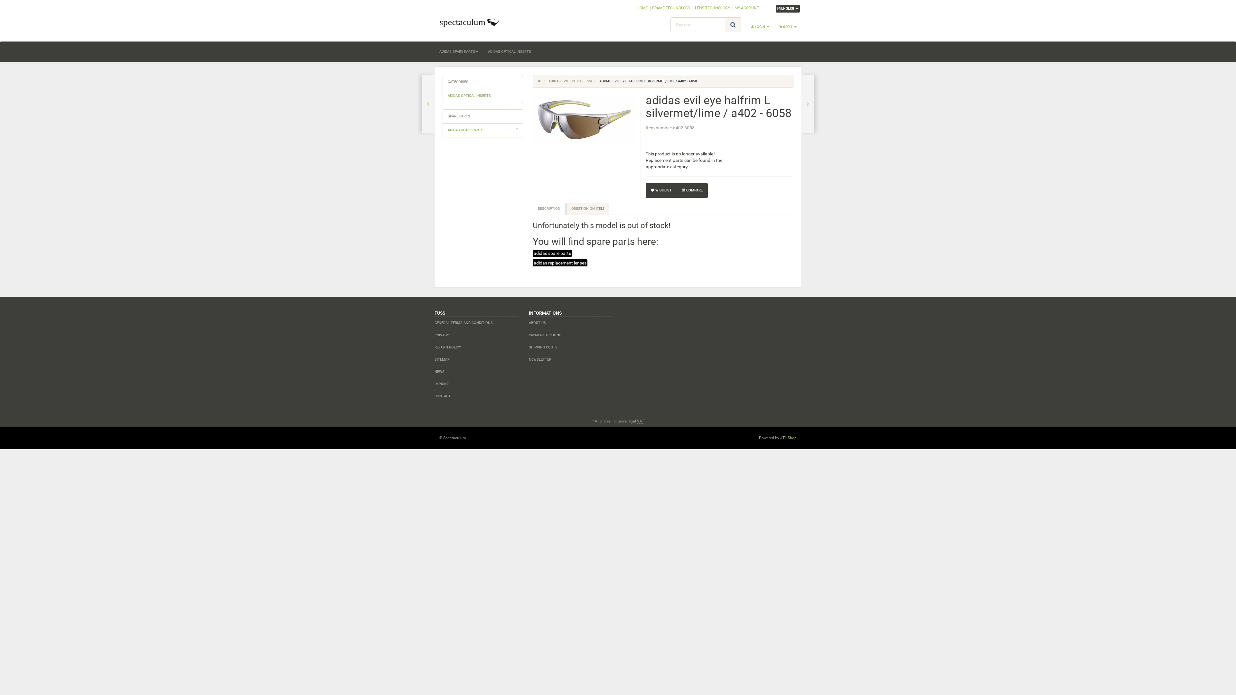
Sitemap (442, 359)
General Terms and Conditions (464, 323)
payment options (545, 335)
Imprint (442, 384)
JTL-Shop (788, 438)
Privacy (442, 335)
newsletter (540, 359)
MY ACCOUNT (747, 8)
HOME (642, 8)
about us (537, 323)
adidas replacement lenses (560, 262)
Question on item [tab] (587, 209)
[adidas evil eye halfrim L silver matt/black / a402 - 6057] (428, 104)
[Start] (539, 81)
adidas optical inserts (509, 52)
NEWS (440, 372)
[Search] (733, 25)
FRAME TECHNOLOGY (671, 8)
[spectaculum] (492, 22)
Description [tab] (549, 209)
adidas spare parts (457, 52)
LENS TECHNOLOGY (712, 8)
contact (443, 396)
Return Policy (448, 347)
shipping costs (543, 347)
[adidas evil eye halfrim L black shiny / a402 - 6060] (807, 104)
